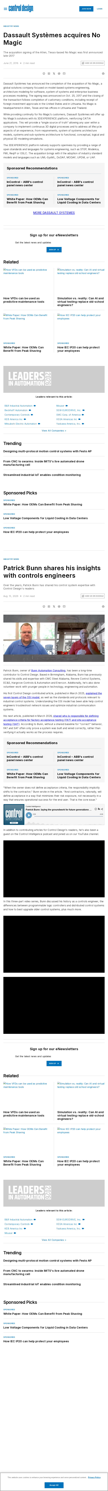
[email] (64, 73)
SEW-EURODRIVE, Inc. (68, 410)
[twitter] (54, 73)
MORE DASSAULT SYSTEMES (54, 213)
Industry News (11, 26)
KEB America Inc (13, 419)
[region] (54, 1482)
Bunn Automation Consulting (48, 670)
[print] (103, 73)
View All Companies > (54, 430)
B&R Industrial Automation (18, 405)
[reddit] (59, 73)
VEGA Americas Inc (66, 419)
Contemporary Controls (17, 414)
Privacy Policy (94, 1477)
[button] (5, 9)
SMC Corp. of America (68, 414)
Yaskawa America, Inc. (68, 423)
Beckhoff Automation (16, 410)
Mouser (60, 405)
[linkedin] (49, 73)
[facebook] (43, 73)
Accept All (54, 1485)
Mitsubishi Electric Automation (20, 423)
